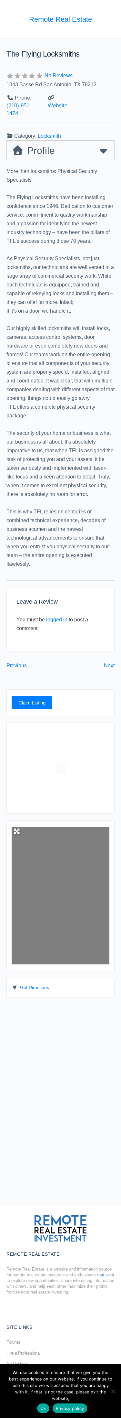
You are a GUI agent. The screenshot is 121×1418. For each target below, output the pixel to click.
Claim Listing (31, 702)
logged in (56, 619)
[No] (113, 1391)
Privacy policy (70, 1408)
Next (109, 665)
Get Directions (34, 987)
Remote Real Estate (60, 19)
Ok (43, 1408)
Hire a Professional (23, 1353)
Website (57, 105)
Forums (13, 1342)
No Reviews (59, 75)
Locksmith (49, 136)
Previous (16, 665)
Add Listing (16, 1363)
